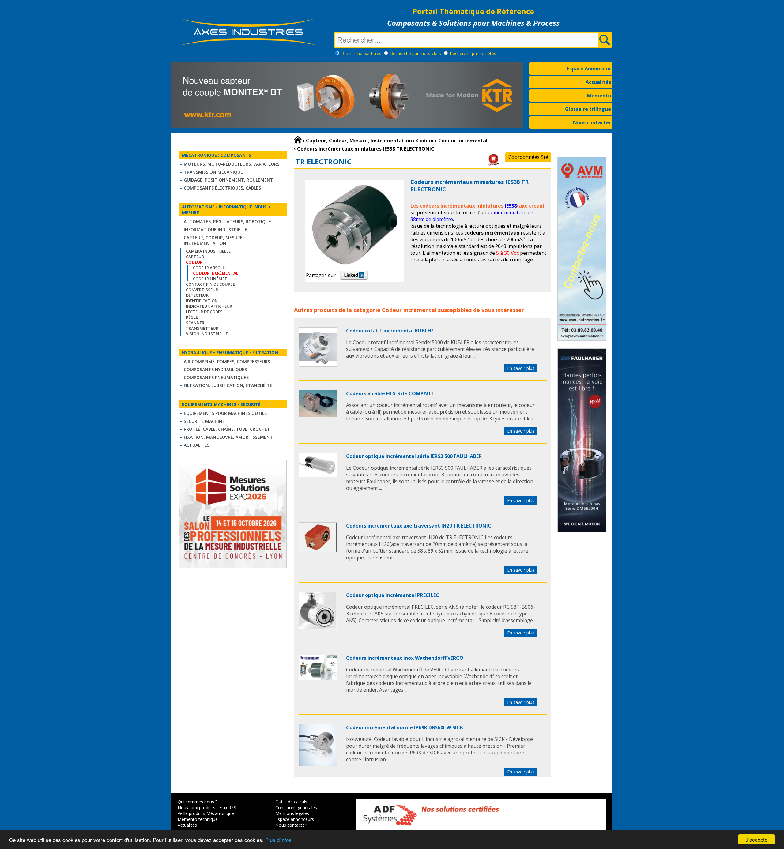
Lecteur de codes (204, 311)
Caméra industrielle (208, 251)
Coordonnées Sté (528, 157)
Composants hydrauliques (215, 369)
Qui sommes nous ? (197, 802)
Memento (599, 95)
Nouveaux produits (196, 807)
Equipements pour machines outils (225, 413)
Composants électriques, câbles (222, 188)
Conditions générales (296, 807)
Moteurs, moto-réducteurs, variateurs (231, 164)
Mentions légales (292, 813)
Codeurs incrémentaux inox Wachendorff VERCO (404, 658)
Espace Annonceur (589, 68)
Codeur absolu (209, 267)
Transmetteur (202, 328)
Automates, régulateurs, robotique (227, 221)
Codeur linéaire (210, 278)
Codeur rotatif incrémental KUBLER (389, 330)
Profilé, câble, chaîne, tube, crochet (227, 429)
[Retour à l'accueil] (298, 140)
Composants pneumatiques (216, 377)
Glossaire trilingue (588, 109)
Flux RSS (227, 807)
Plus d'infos (278, 839)
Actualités (598, 82)
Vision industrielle (207, 333)
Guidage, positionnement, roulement (228, 180)
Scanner (195, 322)
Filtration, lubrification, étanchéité (228, 385)
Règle (192, 317)
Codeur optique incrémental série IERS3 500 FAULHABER (414, 456)
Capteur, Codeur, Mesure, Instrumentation (214, 240)
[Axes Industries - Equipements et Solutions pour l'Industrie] (248, 45)
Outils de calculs (291, 802)
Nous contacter (592, 122)
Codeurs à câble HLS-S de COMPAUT (390, 393)
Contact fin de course (210, 284)
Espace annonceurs (294, 819)
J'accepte (756, 839)
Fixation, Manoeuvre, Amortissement (228, 437)
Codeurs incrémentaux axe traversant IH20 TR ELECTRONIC (418, 525)
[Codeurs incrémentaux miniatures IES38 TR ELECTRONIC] (318, 365)
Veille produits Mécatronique (206, 813)
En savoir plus (520, 368)
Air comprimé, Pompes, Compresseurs (227, 361)
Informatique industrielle (215, 229)
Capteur (195, 256)
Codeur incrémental (409, 310)
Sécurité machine (204, 421)
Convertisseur (202, 289)
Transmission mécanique (213, 172)
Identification (202, 300)
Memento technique (198, 819)
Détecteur (197, 295)
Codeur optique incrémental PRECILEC (392, 595)
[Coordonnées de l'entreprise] (493, 164)
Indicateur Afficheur (209, 306)
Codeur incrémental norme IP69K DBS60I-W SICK (404, 727)
